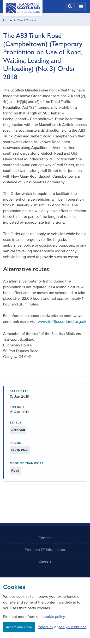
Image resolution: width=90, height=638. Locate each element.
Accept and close (19, 627)
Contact (45, 538)
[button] (70, 6)
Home (7, 20)
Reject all (45, 627)
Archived (18, 430)
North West (20, 450)
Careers (44, 561)
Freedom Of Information (45, 549)
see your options (72, 627)
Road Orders (26, 20)
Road (15, 470)
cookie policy (54, 616)
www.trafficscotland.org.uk (62, 321)
